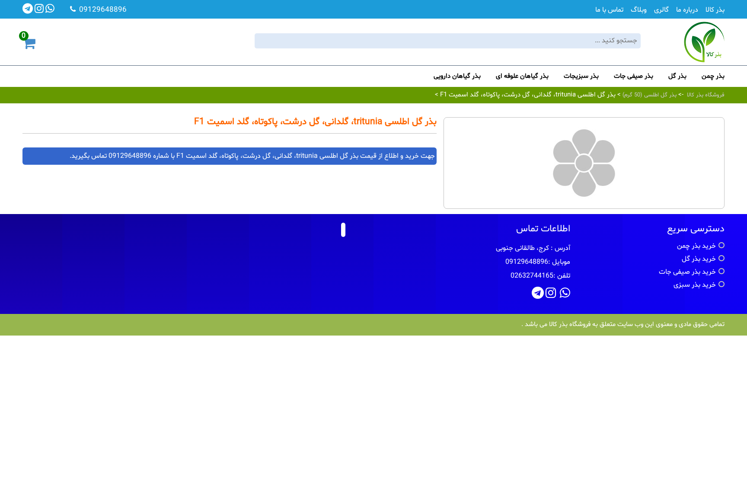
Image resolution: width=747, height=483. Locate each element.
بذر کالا (715, 10)
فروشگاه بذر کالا (706, 95)
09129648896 (130, 156)
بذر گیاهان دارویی (457, 76)
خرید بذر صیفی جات (687, 272)
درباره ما (687, 10)
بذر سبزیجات (581, 76)
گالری (661, 10)
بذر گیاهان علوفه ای (522, 76)
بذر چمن (713, 76)
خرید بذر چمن (696, 246)
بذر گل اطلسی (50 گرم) (649, 95)
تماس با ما (609, 10)
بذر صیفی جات (633, 76)
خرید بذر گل (699, 259)
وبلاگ (639, 10)
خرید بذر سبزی (695, 285)
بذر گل (677, 76)
